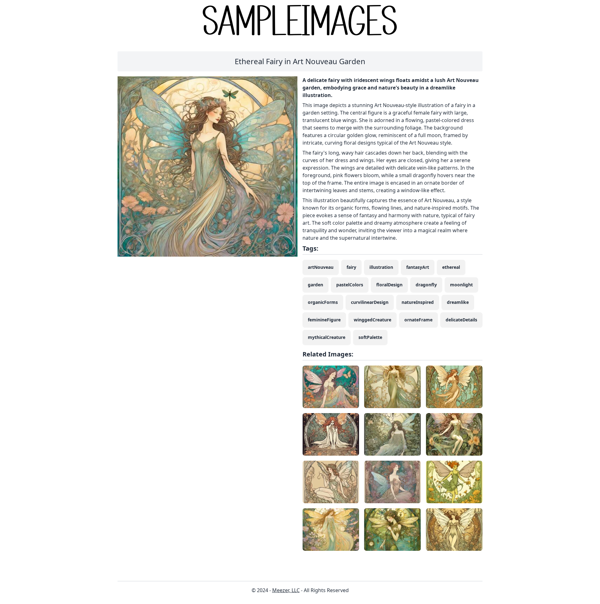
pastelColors (349, 285)
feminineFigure (324, 320)
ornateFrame (418, 320)
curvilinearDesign (369, 302)
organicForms (323, 302)
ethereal (451, 267)
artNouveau (320, 267)
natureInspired (418, 302)
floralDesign (389, 285)
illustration (381, 267)
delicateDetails (461, 320)
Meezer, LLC (286, 590)
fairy (351, 267)
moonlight (461, 285)
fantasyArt (417, 267)
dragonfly (426, 285)
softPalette (370, 337)
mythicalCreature (326, 337)
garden (315, 285)
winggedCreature (372, 320)
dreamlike (458, 302)
